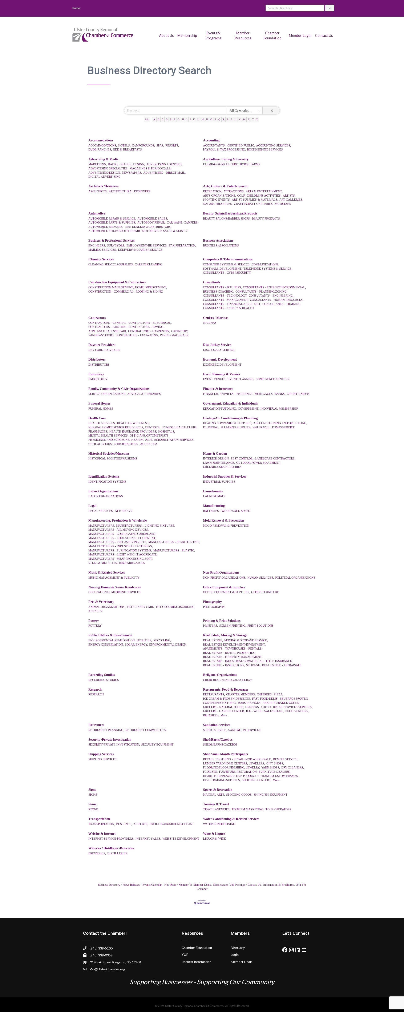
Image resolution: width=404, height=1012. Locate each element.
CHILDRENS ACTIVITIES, (264, 195)
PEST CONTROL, (242, 458)
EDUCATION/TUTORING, (220, 408)
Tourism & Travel (216, 804)
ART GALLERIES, (291, 199)
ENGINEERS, (97, 245)
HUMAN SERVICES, (260, 577)
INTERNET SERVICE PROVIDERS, (111, 838)
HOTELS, (124, 145)
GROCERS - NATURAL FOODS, (223, 707)
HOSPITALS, (166, 431)
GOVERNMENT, (248, 408)
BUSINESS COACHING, (218, 291)
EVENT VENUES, (214, 379)
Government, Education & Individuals (230, 403)
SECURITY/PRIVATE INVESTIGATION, (114, 744)
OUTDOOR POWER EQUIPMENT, (258, 462)
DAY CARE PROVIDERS (104, 350)
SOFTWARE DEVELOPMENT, (222, 268)
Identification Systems (104, 476)
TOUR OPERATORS (278, 809)
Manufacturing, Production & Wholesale (117, 520)
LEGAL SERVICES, (101, 511)
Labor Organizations (103, 491)
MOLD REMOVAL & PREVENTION (226, 525)
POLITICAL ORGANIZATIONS (295, 577)
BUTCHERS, (211, 715)
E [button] (170, 119)
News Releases (131, 884)
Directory (238, 947)
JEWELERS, (257, 763)
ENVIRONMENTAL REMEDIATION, (112, 640)
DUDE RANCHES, (100, 149)
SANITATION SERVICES (244, 730)
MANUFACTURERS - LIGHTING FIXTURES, (145, 525)
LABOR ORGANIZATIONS (105, 496)
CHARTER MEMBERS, (241, 694)
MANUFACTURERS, (101, 525)
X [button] (249, 119)
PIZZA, (278, 694)
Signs (92, 789)
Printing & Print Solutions (222, 620)
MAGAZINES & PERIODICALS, (150, 168)
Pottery (93, 620)
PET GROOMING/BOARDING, (175, 607)
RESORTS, (172, 145)
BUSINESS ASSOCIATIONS (221, 245)
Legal (92, 505)
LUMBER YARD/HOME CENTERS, (225, 763)
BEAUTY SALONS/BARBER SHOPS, (227, 218)
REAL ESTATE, (213, 640)
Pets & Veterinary (101, 601)
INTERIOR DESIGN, (216, 458)
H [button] (183, 119)
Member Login (300, 35)
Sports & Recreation (217, 789)
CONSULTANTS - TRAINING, (281, 304)
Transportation (99, 819)
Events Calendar (152, 884)
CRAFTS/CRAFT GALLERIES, (254, 203)
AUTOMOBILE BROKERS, (105, 226)
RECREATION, (212, 191)
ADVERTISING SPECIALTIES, (108, 168)
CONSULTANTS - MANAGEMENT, (226, 299)
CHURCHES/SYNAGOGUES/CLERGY (227, 680)
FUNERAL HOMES (100, 408)
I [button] (186, 119)
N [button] (207, 119)
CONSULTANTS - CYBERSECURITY (227, 272)
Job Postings (237, 884)
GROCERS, (252, 707)
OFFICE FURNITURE (265, 592)
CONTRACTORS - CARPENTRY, (149, 331)
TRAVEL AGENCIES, (216, 809)
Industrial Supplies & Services (224, 476)
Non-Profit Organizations (221, 572)
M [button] (203, 119)
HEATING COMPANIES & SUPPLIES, (227, 423)
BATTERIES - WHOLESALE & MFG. (227, 511)
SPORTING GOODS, (239, 794)
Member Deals (241, 962)
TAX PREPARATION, (182, 245)
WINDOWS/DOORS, (101, 335)
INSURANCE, (244, 393)
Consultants (211, 282)
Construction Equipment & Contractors (117, 282)
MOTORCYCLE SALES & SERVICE (165, 231)
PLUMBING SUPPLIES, (236, 427)
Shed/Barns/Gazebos (218, 739)
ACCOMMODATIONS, (102, 145)
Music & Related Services (106, 572)
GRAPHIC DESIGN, (132, 164)
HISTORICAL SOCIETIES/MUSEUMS (112, 458)
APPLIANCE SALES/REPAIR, (107, 331)
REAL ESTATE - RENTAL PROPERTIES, (229, 652)
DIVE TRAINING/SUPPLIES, (222, 780)
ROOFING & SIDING (149, 291)
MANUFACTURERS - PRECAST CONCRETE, (117, 542)
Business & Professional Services (111, 240)
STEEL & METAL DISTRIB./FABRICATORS (116, 563)
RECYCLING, (162, 640)
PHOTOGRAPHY (214, 607)
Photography (212, 601)
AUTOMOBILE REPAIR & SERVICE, (112, 218)
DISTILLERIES (117, 853)
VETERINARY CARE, (141, 607)
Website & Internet (102, 833)
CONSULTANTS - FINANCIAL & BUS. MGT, (232, 304)
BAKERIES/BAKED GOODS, (281, 702)
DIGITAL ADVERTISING (104, 176)
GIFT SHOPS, (275, 763)
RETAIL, (208, 759)
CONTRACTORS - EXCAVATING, (137, 335)
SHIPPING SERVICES (102, 759)
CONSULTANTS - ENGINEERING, (271, 295)
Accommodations (100, 140)
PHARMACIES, (98, 431)
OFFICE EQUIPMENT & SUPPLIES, (226, 592)
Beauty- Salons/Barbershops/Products (230, 213)
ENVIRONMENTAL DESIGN (167, 644)
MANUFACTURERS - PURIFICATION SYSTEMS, (120, 550)
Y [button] (253, 119)
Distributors (97, 359)
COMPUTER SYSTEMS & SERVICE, (226, 264)
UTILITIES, (144, 640)
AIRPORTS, (140, 824)
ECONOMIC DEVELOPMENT (222, 364)
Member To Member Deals (195, 884)
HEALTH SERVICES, (102, 423)
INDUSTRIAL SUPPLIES (219, 481)
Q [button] (219, 119)
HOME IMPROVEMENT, (151, 287)
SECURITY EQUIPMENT (157, 744)
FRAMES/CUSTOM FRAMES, (279, 776)
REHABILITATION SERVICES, (174, 439)
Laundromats (213, 491)
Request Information (196, 962)
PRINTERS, (210, 625)
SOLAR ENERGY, (136, 644)
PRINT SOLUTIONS (260, 625)
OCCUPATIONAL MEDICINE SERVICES (114, 592)
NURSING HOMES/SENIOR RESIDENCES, (116, 427)
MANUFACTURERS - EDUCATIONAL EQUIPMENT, (122, 538)
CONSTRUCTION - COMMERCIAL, (111, 291)
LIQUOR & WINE (214, 838)
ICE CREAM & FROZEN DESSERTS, (227, 698)
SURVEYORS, (116, 245)
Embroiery (96, 374)
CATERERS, (264, 694)
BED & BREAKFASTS (127, 149)
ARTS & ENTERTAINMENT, (264, 191)
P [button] (215, 119)
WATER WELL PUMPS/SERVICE (273, 427)
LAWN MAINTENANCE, (219, 462)
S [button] (227, 119)
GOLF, (241, 195)
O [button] (211, 119)
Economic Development (220, 359)
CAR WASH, (175, 222)
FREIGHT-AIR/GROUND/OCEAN (171, 824)
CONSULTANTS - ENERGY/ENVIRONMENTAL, (274, 287)
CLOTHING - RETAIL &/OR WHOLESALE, (244, 759)
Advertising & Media (103, 159)
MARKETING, (97, 164)
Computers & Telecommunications (227, 259)
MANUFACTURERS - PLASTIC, (174, 550)
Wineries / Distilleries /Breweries (111, 848)
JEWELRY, (253, 767)
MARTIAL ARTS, (214, 794)
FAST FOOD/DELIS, (265, 698)
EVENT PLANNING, (241, 379)
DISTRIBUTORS (99, 364)
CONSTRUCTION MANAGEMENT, (111, 287)
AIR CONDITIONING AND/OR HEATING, (280, 423)
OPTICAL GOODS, (100, 444)
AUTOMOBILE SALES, (152, 218)
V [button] (240, 119)
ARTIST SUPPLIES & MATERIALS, (255, 199)
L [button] (198, 119)
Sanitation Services (216, 725)
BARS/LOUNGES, (249, 702)
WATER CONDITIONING (219, 824)
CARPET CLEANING (148, 264)
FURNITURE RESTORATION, (238, 771)
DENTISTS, (152, 427)
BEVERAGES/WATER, (294, 698)
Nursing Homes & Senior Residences (114, 587)
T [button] (231, 119)
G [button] (178, 119)
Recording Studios (101, 674)
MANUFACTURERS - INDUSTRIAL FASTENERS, (120, 546)
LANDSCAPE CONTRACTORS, (275, 458)
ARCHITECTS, (98, 191)
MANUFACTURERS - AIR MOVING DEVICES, (118, 529)
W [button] (244, 119)
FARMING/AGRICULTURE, (221, 164)
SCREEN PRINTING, (232, 625)
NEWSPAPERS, (132, 172)
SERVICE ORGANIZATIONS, (107, 393)
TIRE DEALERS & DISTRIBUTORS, (147, 226)
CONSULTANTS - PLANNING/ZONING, (261, 291)
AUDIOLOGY (149, 444)
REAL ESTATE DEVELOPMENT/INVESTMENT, (234, 644)
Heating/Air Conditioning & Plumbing (230, 418)
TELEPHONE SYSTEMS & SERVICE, (267, 268)
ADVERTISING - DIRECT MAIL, (164, 172)
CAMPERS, (191, 222)
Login (235, 954)
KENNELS (95, 611)
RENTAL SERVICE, (285, 759)
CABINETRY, (179, 331)
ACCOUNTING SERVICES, (273, 145)
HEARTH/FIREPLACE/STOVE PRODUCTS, (231, 776)
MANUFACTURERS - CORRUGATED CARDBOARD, (122, 533)
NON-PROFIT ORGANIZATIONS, (224, 577)
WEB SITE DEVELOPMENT (180, 838)
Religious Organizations (220, 674)
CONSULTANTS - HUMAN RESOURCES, (276, 299)
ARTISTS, (289, 195)
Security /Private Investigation (109, 739)
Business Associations (218, 240)
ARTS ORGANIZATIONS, (219, 195)
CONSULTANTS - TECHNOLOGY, (225, 295)
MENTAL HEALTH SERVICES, (108, 435)
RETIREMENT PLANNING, (106, 730)
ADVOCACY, (135, 393)
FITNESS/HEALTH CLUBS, (179, 427)
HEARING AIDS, (142, 439)
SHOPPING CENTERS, (256, 780)
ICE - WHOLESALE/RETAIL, (265, 711)
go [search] (272, 110)
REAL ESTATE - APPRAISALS (282, 665)
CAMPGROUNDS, (143, 145)
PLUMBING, (211, 427)
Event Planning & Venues (221, 374)
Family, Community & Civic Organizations (118, 388)
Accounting (211, 140)
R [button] (223, 119)
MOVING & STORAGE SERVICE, (246, 640)
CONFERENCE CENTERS (272, 379)
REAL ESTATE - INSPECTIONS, (224, 665)
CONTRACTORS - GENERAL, (107, 322)
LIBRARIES (153, 393)
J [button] (190, 119)
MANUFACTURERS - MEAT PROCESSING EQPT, (120, 558)
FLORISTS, (210, 771)
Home (76, 8)
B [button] (158, 119)
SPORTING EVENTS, (217, 199)
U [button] (235, 119)
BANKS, (280, 393)
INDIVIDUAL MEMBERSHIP (279, 408)
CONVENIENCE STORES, (220, 702)
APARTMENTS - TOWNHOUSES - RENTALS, (232, 648)
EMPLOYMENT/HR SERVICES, (146, 245)
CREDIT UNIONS (298, 393)
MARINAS (210, 322)
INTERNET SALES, (148, 838)
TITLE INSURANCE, (279, 661)
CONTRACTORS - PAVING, (146, 327)
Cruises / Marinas (215, 318)
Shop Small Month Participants (225, 754)
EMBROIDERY (98, 379)
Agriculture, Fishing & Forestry (226, 159)
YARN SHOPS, (270, 767)
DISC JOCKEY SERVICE (219, 350)
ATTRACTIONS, (234, 191)
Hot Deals (170, 884)
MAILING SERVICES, (102, 249)
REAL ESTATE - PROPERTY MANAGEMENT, (232, 657)
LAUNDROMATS (214, 496)
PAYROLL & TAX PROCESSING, (224, 149)
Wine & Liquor (214, 833)
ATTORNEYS (123, 511)
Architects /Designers (103, 186)
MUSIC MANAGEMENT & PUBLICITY (113, 577)
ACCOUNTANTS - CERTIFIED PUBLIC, (229, 145)
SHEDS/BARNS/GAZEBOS (220, 744)
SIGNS (92, 794)
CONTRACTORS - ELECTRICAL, (150, 322)
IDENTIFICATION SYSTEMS (107, 481)
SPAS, (160, 145)
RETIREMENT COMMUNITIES (145, 730)
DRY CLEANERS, (292, 767)
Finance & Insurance (218, 388)
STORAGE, (253, 665)
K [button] (194, 119)
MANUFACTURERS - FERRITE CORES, (174, 542)
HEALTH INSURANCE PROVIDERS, (133, 431)
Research (95, 689)
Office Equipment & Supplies (224, 587)
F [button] (174, 119)
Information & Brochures (278, 884)
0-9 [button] (147, 119)
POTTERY (95, 625)
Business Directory (109, 884)
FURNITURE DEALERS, (275, 771)
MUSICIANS (283, 203)
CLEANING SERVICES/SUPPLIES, (111, 264)
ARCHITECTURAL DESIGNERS (129, 191)
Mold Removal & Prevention (223, 520)
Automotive (96, 213)
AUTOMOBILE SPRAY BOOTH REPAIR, (114, 231)
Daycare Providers (101, 344)
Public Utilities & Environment (110, 635)
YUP (185, 954)
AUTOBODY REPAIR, (151, 222)
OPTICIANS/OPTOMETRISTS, (149, 435)
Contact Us (324, 35)
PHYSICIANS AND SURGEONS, (109, 439)
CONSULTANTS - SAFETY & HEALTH (228, 308)
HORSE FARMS (250, 164)
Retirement (96, 725)
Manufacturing (214, 505)
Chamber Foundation (197, 947)
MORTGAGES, (264, 393)
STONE (93, 809)
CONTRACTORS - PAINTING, (107, 327)
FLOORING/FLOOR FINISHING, (224, 767)
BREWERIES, (97, 853)
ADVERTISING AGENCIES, (164, 164)
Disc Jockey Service (217, 344)
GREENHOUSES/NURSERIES (222, 467)
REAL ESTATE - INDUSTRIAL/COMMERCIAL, (233, 661)
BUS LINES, (124, 824)
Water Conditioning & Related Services (231, 819)
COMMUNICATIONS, (265, 264)
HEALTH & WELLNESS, (133, 423)
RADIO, (113, 164)
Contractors (97, 318)
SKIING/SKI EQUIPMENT (270, 794)
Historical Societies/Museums (108, 453)
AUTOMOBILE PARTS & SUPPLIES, (112, 222)
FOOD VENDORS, (297, 711)
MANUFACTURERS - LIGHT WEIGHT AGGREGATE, (123, 554)
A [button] (154, 119)
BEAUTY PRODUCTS (266, 218)
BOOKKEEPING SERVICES (265, 149)
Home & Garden (215, 453)
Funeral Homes (99, 403)
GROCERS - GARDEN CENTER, (224, 711)
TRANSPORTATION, (101, 824)
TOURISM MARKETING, (248, 809)
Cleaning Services (101, 259)
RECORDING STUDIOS (103, 680)
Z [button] (257, 119)
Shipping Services (101, 754)
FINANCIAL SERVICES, (218, 393)
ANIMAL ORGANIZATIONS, (106, 607)
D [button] (166, 119)
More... (225, 715)
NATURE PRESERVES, (218, 203)
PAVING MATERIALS (174, 335)
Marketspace (220, 884)
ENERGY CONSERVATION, (106, 644)
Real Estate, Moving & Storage (225, 635)
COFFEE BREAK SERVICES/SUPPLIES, (287, 707)
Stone (92, 804)
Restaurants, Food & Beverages (225, 689)
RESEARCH (96, 694)
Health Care (97, 418)
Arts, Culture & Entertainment (225, 186)
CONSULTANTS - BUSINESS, (222, 287)
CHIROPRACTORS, (126, 444)
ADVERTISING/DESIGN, (104, 172)
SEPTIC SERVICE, (215, 730)
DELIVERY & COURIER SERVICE (140, 249)
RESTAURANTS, (214, 694)
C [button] (162, 119)
